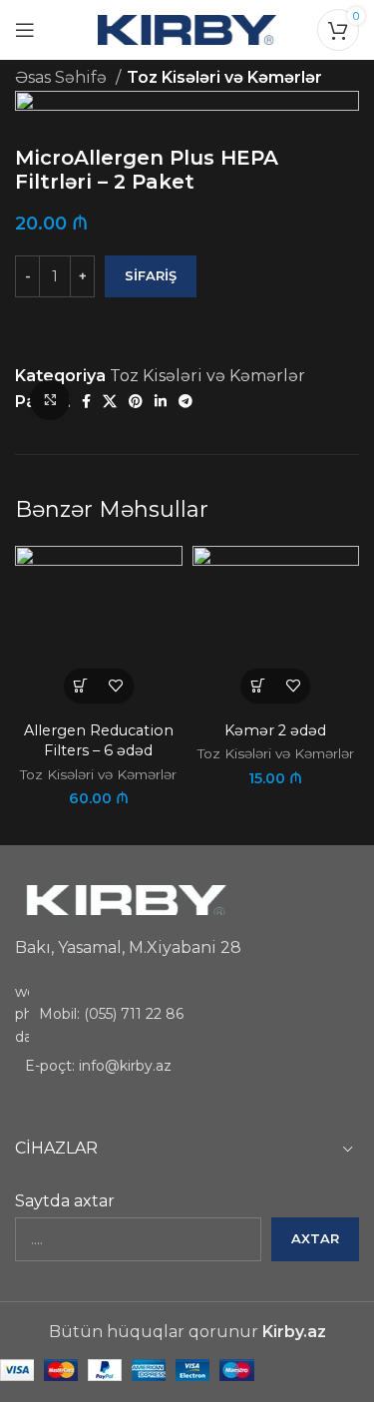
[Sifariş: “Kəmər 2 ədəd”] (257, 686)
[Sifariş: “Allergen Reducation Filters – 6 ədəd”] (81, 686)
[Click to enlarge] (50, 400)
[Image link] (124, 899)
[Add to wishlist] (116, 686)
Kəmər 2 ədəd (275, 730)
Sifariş (151, 275)
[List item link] (187, 1014)
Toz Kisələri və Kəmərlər (224, 77)
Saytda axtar (65, 1200)
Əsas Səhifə (63, 77)
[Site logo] (187, 28)
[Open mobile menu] (25, 30)
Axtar (315, 1238)
